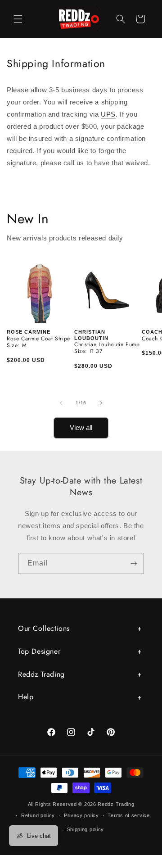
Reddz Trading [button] (41, 674)
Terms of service (128, 815)
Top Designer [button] (39, 651)
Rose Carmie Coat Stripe (38, 339)
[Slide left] (61, 403)
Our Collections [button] (44, 628)
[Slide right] (101, 403)
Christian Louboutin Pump (107, 344)
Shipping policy (85, 829)
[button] (18, 19)
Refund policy (38, 815)
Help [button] (25, 697)
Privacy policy (81, 815)
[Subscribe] (134, 563)
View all (81, 427)
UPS (108, 114)
